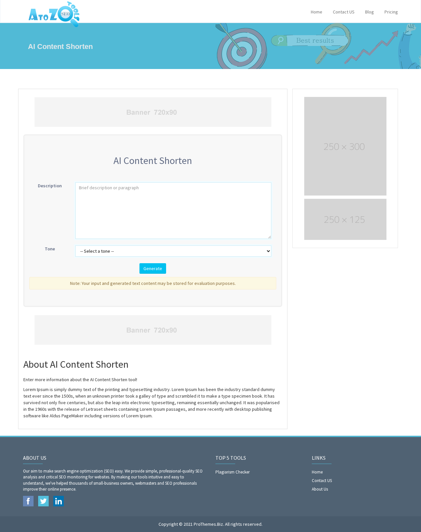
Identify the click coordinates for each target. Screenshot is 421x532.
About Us (320, 489)
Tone (50, 249)
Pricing (391, 12)
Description (50, 186)
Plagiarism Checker (232, 472)
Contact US (344, 12)
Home (316, 12)
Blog (369, 12)
